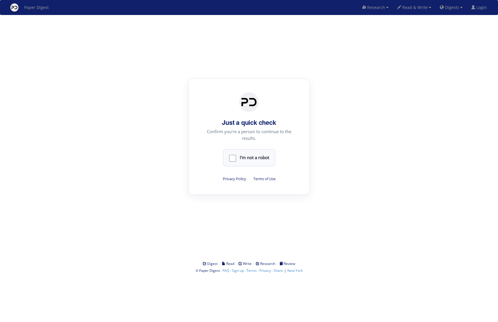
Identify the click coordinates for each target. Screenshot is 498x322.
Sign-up (238, 270)
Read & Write (415, 7)
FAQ (225, 270)
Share (278, 270)
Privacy (265, 270)
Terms (251, 270)
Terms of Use (264, 178)
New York (295, 270)
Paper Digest (36, 7)
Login (482, 7)
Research (376, 7)
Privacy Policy (234, 178)
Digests (452, 7)
